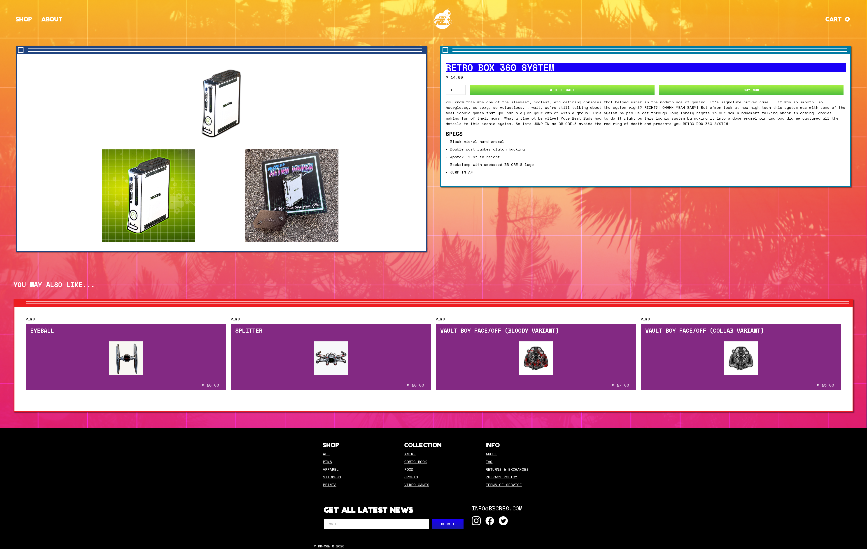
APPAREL (331, 469)
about (491, 454)
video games (416, 484)
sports (411, 477)
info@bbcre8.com (497, 508)
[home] (443, 18)
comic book (415, 461)
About (52, 18)
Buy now (751, 90)
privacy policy (501, 477)
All (326, 454)
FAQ (489, 461)
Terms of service (504, 484)
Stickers (332, 477)
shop (24, 18)
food (408, 469)
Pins (30, 319)
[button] (838, 18)
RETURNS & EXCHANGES (507, 469)
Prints (329, 484)
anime (410, 454)
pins (327, 461)
